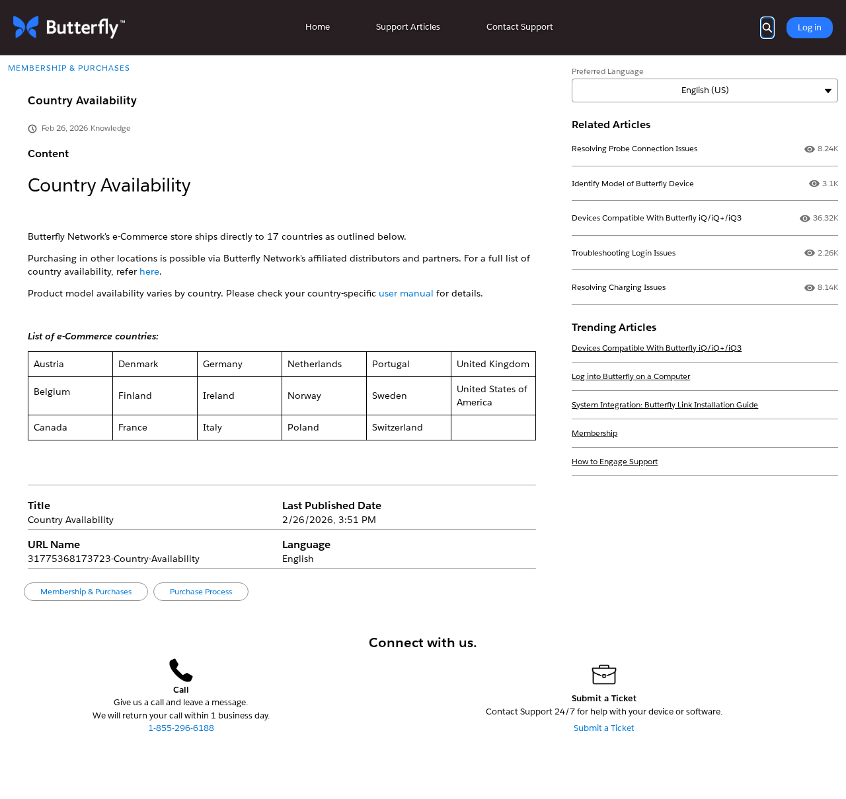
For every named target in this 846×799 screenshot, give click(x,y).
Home (317, 26)
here (149, 271)
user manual (406, 293)
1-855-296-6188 (181, 728)
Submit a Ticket (604, 728)
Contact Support (519, 26)
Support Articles (408, 26)
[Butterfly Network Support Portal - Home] (69, 27)
